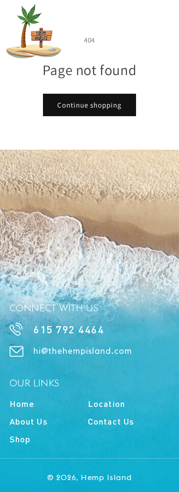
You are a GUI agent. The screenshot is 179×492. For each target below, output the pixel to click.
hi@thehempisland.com (82, 351)
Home (22, 403)
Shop (20, 439)
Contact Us (111, 421)
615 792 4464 (68, 329)
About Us (29, 421)
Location (106, 403)
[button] (161, 22)
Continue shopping (89, 104)
